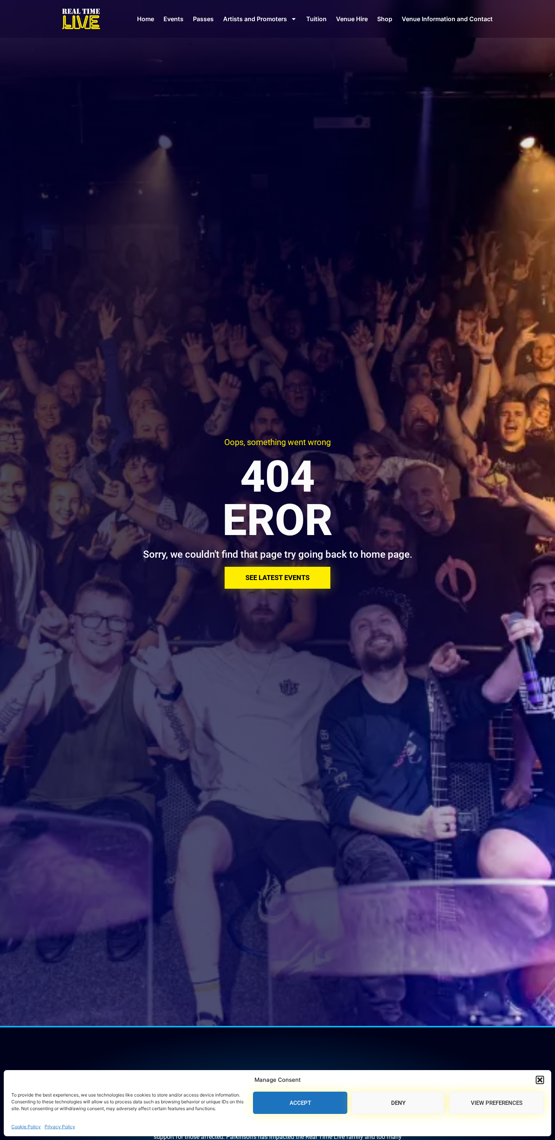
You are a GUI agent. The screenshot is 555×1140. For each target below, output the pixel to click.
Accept (300, 1103)
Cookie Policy (26, 1126)
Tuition (316, 19)
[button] (540, 1080)
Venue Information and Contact (447, 19)
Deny (398, 1103)
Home (145, 19)
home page (385, 554)
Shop (384, 19)
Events (173, 19)
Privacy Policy (60, 1126)
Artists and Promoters (255, 19)
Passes (203, 19)
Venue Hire (352, 19)
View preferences (497, 1103)
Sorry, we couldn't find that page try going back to (252, 554)
